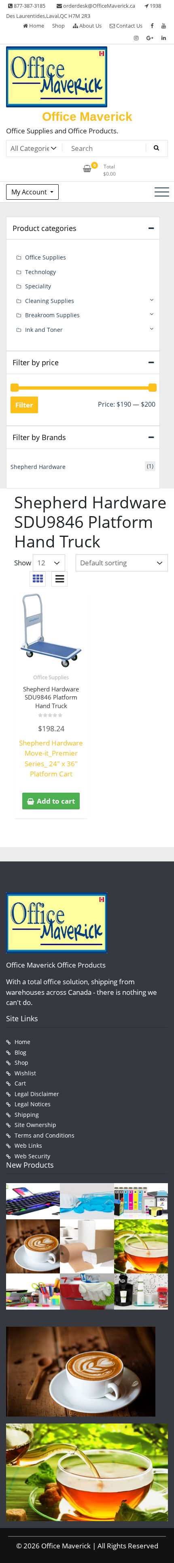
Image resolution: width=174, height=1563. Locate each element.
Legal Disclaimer (37, 1094)
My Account (30, 191)
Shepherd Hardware (38, 467)
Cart (20, 1083)
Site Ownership (35, 1125)
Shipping (27, 1114)
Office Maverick (87, 116)
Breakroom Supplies (52, 315)
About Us (90, 25)
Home (36, 25)
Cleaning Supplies (49, 301)
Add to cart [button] (56, 801)
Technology (40, 272)
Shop (58, 25)
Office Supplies (51, 677)
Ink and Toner (44, 330)
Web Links (28, 1145)
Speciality (38, 286)
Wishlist (25, 1073)
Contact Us (128, 25)
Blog (20, 1052)
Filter (24, 405)
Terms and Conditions (44, 1135)
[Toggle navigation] (162, 192)
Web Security (32, 1156)
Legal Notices (33, 1104)
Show (22, 562)
